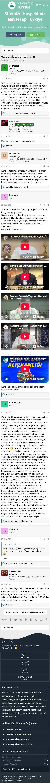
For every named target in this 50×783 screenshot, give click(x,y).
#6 (48, 539)
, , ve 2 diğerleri (20, 113)
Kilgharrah (7, 60)
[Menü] (4, 5)
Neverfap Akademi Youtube (18, 734)
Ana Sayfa (9, 648)
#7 (48, 584)
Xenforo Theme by (12, 781)
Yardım (36, 645)
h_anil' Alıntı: (8, 544)
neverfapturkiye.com (25, 131)
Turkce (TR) (8, 642)
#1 (48, 78)
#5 (48, 412)
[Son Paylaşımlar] (43, 5)
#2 (48, 136)
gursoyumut (25, 676)
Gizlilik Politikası (25, 645)
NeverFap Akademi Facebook (18, 744)
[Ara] (47, 5)
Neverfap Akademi (13, 729)
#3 (48, 166)
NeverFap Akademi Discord (17, 739)
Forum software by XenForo (21, 776)
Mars (27, 161)
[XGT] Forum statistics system (17, 778)
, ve (16, 187)
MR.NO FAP (14, 153)
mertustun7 (15, 571)
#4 (48, 205)
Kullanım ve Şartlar (9, 645)
